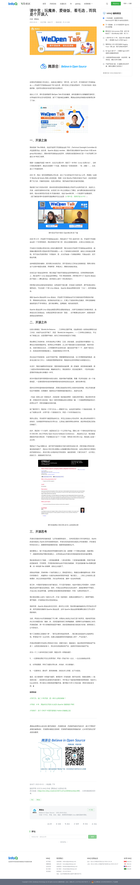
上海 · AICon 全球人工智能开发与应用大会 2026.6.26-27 (102, 864)
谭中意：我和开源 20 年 (76, 196)
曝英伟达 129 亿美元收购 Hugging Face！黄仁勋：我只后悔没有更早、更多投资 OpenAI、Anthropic (117, 45)
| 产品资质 (115, 882)
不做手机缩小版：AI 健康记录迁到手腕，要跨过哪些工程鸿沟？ (117, 65)
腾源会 (38, 799)
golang (77, 4)
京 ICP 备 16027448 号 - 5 (83, 882)
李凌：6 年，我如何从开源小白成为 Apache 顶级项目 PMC (52, 704)
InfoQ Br (129, 869)
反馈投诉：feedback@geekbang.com (67, 866)
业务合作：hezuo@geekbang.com (66, 864)
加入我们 (48, 869)
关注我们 (48, 871)
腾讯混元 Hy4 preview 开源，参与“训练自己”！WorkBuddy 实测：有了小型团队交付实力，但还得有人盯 (117, 32)
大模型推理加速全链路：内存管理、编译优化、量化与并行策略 (118, 58)
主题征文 (63, 4)
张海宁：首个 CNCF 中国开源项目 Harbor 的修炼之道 (51, 710)
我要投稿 (48, 864)
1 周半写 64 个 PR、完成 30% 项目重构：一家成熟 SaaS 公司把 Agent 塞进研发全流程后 (118, 39)
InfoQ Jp (129, 864)
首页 (44, 4)
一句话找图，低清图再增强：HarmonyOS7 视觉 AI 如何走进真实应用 (117, 19)
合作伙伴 (48, 866)
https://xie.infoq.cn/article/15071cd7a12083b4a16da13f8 (58, 791)
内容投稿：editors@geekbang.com (66, 861)
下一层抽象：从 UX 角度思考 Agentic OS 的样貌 (117, 26)
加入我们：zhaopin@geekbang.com (67, 869)
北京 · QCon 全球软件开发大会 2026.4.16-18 (99, 861)
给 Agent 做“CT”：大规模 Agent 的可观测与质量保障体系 (117, 52)
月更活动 (53, 4)
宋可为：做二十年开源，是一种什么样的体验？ (48, 698)
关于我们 (48, 861)
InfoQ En (129, 861)
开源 (32, 799)
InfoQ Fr (129, 866)
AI (71, 4)
